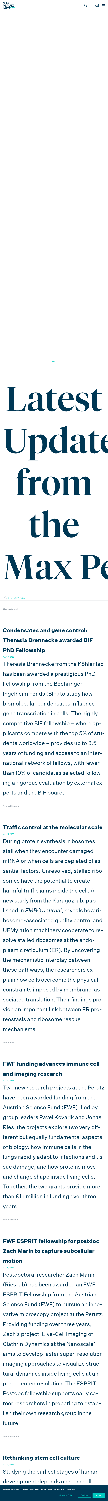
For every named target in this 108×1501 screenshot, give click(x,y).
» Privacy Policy (66, 1495)
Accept (98, 1495)
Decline (84, 1495)
